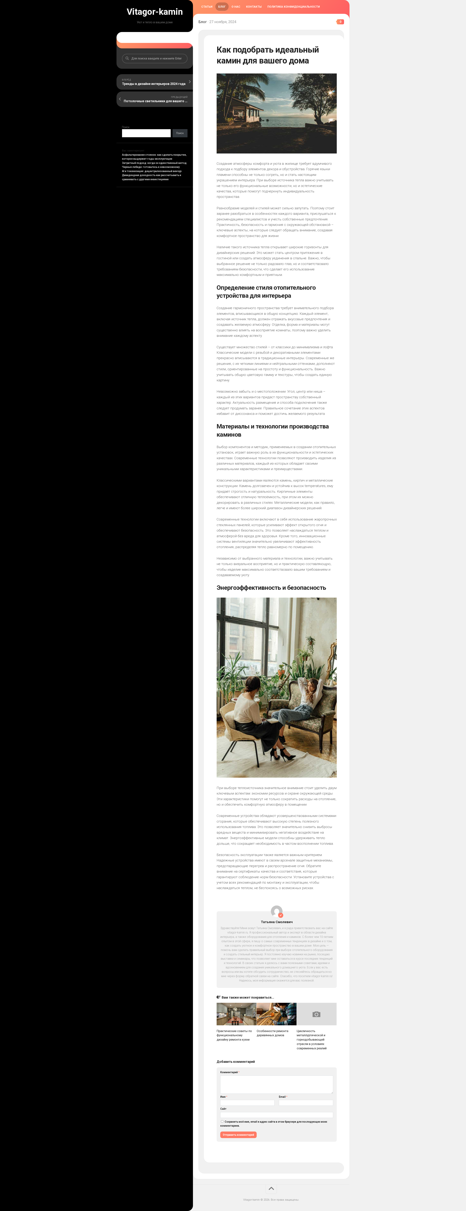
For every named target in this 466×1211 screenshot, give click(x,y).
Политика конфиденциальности (293, 6)
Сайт (223, 1108)
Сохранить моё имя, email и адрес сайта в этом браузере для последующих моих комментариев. (273, 1123)
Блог (222, 6)
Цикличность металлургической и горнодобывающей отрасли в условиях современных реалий (312, 1039)
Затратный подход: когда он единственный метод (154, 162)
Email (283, 1096)
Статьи (206, 6)
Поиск (125, 127)
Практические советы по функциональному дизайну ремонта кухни (234, 1035)
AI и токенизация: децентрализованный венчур (151, 171)
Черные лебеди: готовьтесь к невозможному (151, 166)
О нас (236, 6)
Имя (223, 1096)
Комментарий (230, 1072)
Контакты (254, 6)
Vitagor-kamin (155, 11)
